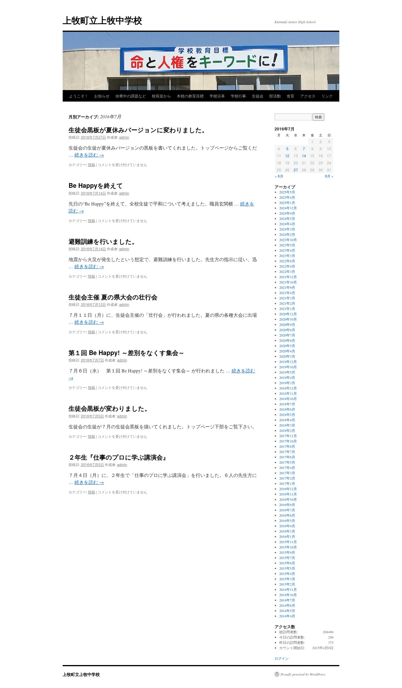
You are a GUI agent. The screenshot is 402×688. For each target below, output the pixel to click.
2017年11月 (288, 435)
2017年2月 (287, 478)
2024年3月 (287, 229)
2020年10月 (288, 319)
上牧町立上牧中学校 (102, 20)
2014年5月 (287, 610)
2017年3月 (287, 472)
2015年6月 (287, 563)
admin (124, 137)
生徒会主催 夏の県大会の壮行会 (113, 296)
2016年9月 (287, 504)
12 (287, 155)
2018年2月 (287, 430)
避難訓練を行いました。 (103, 241)
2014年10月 (288, 594)
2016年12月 (288, 488)
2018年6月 (287, 409)
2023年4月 (287, 250)
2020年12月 (288, 313)
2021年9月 (287, 287)
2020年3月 (287, 356)
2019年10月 (288, 366)
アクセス (307, 96)
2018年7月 (287, 404)
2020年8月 (287, 329)
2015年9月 (287, 552)
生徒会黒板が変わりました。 (110, 408)
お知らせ (101, 96)
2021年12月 (288, 276)
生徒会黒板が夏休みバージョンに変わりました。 (138, 129)
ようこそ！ (78, 96)
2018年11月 (288, 393)
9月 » (329, 175)
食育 (290, 96)
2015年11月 (288, 541)
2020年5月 (287, 345)
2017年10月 (288, 441)
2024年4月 (287, 223)
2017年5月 (287, 462)
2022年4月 (287, 266)
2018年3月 (287, 425)
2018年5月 (287, 414)
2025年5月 (287, 192)
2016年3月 (287, 531)
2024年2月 (287, 234)
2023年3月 (287, 255)
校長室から (161, 96)
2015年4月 (287, 573)
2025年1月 (287, 202)
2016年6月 (287, 515)
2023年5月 (287, 245)
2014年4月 (287, 616)
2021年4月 (287, 292)
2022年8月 (287, 260)
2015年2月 (287, 584)
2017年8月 (287, 446)
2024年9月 (287, 213)
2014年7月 (287, 600)
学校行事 (238, 96)
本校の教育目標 (190, 96)
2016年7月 (287, 510)
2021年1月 (287, 308)
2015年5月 (287, 568)
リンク (327, 96)
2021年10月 (288, 282)
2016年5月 (287, 520)
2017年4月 (287, 467)
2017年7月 (287, 451)
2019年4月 (287, 377)
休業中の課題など (130, 96)
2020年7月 (287, 335)
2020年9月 (287, 324)
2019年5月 (287, 372)
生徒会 (257, 96)
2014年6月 (287, 605)
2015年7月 (287, 557)
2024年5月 (287, 218)
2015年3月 (287, 578)
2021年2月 (287, 303)
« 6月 (279, 175)
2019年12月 (288, 361)
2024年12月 (288, 207)
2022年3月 (287, 271)
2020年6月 (287, 340)
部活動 (275, 96)
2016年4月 (287, 525)
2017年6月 (287, 457)
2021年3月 (287, 298)
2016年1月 (287, 536)
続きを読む (89, 155)
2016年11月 (288, 494)
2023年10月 (288, 239)
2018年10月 (288, 398)
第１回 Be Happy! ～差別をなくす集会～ (127, 352)
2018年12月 (288, 388)
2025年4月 (287, 197)
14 (304, 155)
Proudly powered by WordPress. (303, 674)
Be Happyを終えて (96, 185)
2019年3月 (287, 382)
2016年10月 (288, 499)
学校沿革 (217, 96)
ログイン (282, 658)
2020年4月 (287, 351)
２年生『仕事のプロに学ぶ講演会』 (119, 456)
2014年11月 (288, 589)
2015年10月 (288, 547)
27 (296, 169)
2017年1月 (287, 483)
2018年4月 (287, 419)
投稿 (91, 164)
